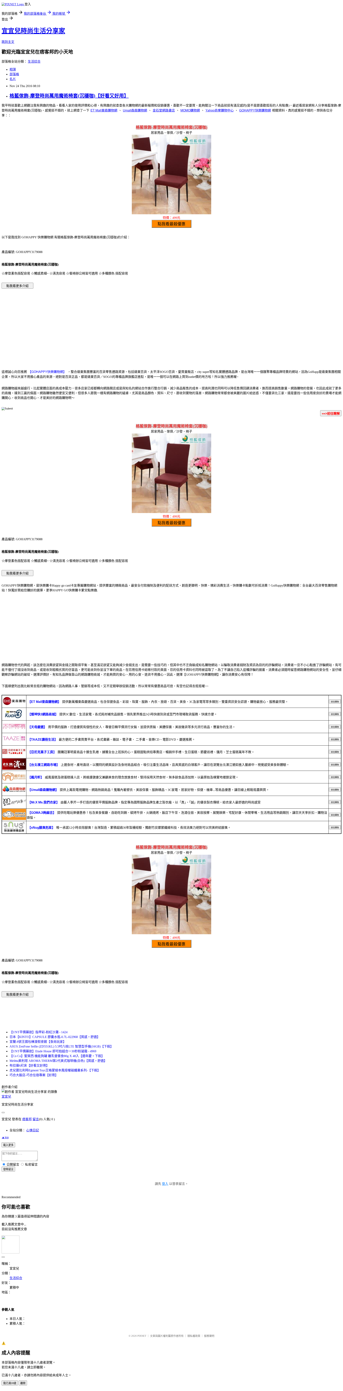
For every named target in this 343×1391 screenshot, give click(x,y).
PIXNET (141, 1335)
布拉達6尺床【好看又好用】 (29, 1065)
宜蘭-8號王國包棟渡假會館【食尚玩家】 (38, 1041)
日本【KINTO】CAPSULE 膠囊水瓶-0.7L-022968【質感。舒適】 (55, 1037)
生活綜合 (34, 61)
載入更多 (8, 1145)
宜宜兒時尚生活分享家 (33, 30)
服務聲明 (209, 1335)
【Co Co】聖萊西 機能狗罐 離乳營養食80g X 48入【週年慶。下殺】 (57, 1056)
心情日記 (32, 1130)
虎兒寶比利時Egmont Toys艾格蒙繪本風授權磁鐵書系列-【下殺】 (55, 1070)
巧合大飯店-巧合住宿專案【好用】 (34, 1075)
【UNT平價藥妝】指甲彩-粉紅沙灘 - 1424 (38, 1032)
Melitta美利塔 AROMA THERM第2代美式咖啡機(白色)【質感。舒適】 (58, 1060)
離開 (22, 1383)
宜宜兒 (6, 1096)
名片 (13, 79)
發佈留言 (8, 1169)
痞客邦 (27, 1119)
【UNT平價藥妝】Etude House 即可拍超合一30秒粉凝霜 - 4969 (53, 1051)
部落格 (14, 74)
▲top (5, 1137)
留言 (36, 1119)
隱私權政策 (193, 1335)
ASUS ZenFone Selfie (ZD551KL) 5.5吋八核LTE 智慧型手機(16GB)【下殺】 (61, 1046)
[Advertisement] (171, 323)
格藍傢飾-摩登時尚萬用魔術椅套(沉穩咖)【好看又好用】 (69, 95)
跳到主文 (8, 42)
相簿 (13, 69)
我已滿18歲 (9, 1383)
